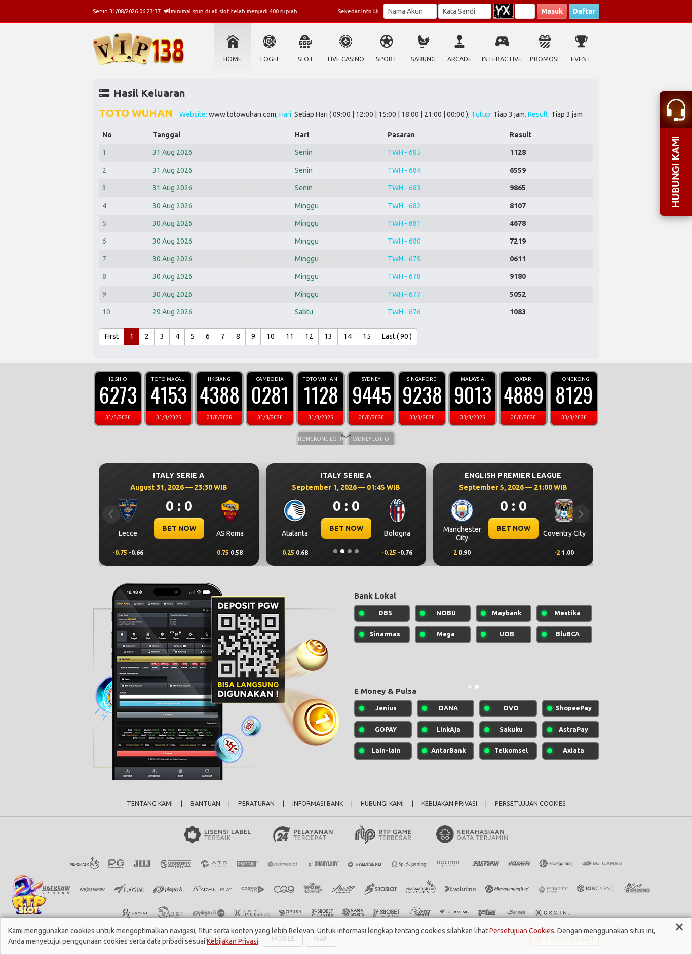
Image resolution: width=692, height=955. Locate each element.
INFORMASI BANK (317, 803)
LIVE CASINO (346, 59)
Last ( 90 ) (397, 336)
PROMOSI (544, 59)
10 (270, 336)
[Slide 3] (350, 551)
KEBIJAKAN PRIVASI (449, 803)
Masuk (552, 11)
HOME (232, 59)
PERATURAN (256, 803)
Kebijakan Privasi (232, 941)
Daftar (584, 11)
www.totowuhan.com (242, 114)
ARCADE (459, 59)
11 (290, 336)
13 (328, 336)
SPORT (386, 59)
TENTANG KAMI (150, 803)
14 (347, 336)
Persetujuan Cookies (521, 931)
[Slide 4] (357, 551)
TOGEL (269, 59)
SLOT (306, 59)
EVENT (581, 59)
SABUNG (423, 59)
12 (309, 336)
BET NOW (179, 528)
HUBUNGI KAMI (382, 803)
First (112, 336)
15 (367, 336)
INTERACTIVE (502, 59)
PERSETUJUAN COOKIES (530, 803)
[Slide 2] (342, 551)
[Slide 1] (335, 551)
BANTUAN (205, 803)
